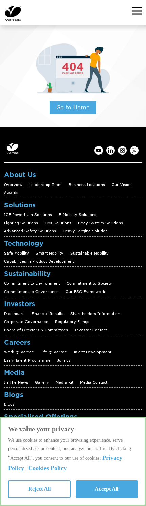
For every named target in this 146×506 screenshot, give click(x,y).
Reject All (39, 489)
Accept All (106, 489)
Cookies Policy (47, 468)
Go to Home (73, 107)
